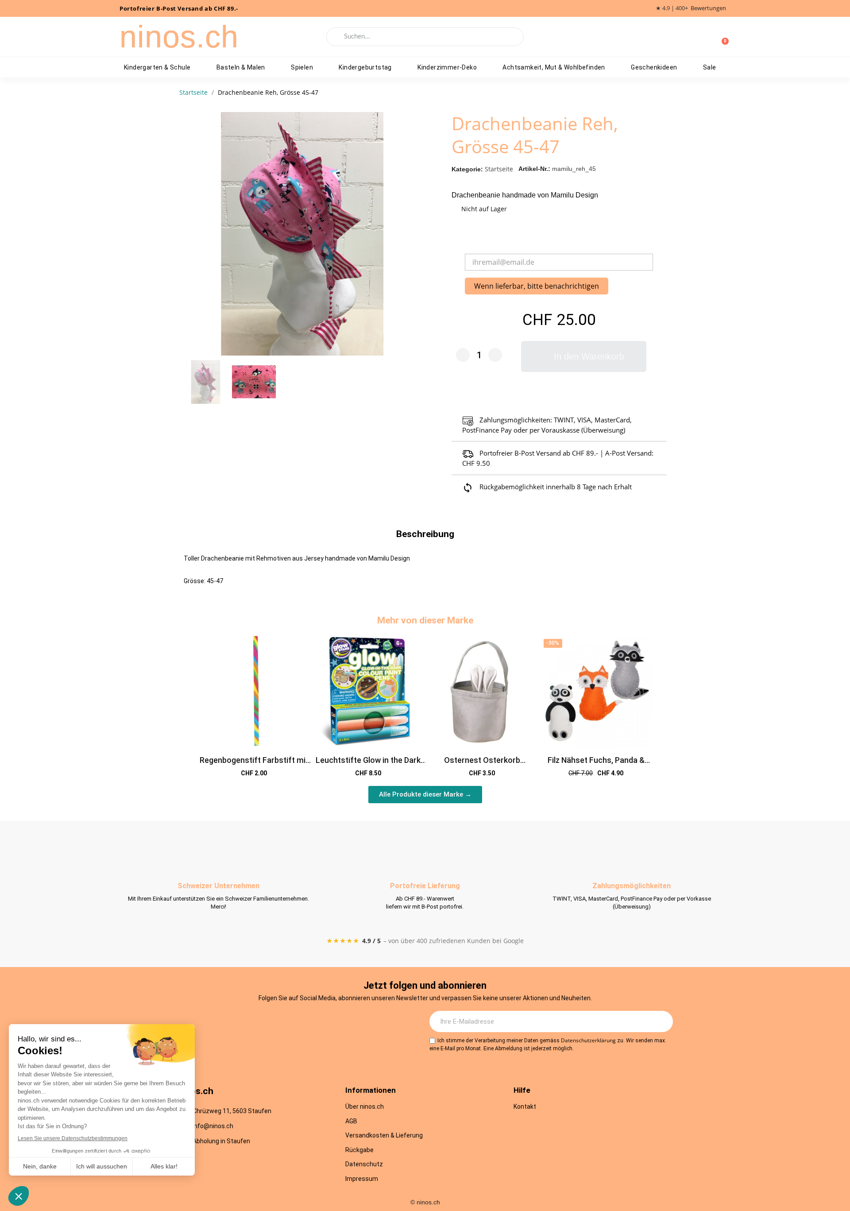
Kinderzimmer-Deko (447, 67)
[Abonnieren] (661, 1021)
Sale (709, 67)
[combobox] (425, 37)
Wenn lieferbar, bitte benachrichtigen (536, 286)
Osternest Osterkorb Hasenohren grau (482, 764)
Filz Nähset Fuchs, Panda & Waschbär (596, 764)
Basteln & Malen (240, 67)
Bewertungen (708, 8)
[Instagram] (262, 1022)
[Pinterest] (336, 1022)
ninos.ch (179, 36)
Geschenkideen (654, 67)
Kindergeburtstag (365, 67)
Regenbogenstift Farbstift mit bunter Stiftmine (254, 764)
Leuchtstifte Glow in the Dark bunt (368, 764)
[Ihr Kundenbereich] (707, 37)
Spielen (302, 67)
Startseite (499, 169)
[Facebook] (287, 1022)
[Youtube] (311, 1022)
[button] (412, 233)
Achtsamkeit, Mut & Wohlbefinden (553, 67)
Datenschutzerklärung (588, 1040)
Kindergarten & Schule (157, 67)
